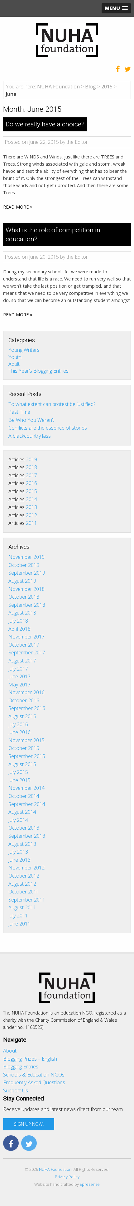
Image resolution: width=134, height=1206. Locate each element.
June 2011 (19, 923)
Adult (14, 363)
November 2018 (26, 589)
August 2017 (22, 660)
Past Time (19, 411)
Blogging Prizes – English (30, 1058)
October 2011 (23, 891)
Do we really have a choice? (45, 124)
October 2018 (23, 596)
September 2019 (26, 572)
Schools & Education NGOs (34, 1074)
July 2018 (18, 620)
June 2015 (19, 780)
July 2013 (18, 851)
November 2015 (26, 740)
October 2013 (23, 827)
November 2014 (26, 787)
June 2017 (19, 676)
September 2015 (26, 756)
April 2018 (19, 628)
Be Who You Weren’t (31, 420)
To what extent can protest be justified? (51, 404)
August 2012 (22, 883)
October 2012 (23, 875)
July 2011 (18, 915)
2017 (31, 475)
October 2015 (23, 748)
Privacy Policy (67, 1177)
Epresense (90, 1184)
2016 (31, 483)
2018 (31, 467)
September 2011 (26, 899)
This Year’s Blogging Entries (38, 370)
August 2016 (22, 716)
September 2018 (26, 604)
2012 (31, 515)
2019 (31, 459)
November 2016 (26, 692)
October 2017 (23, 644)
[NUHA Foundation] (67, 39)
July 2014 (18, 820)
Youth (15, 357)
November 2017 (26, 636)
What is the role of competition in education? (53, 234)
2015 (31, 491)
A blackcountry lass (29, 435)
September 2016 (26, 708)
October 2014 (23, 796)
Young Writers (24, 349)
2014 (31, 499)
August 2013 (22, 844)
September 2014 (26, 804)
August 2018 (22, 612)
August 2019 (22, 580)
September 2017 (26, 652)
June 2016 (19, 732)
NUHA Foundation (55, 1169)
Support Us (15, 1090)
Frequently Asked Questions (34, 1082)
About (10, 1050)
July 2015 (18, 772)
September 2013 (26, 835)
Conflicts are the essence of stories (47, 427)
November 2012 (26, 867)
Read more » (17, 207)
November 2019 (26, 557)
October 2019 (23, 565)
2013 (31, 507)
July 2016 (18, 724)
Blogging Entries (20, 1066)
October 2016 (23, 700)
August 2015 (22, 764)
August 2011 (22, 907)
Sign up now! (29, 1124)
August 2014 (22, 811)
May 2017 (19, 684)
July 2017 (18, 668)
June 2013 (19, 859)
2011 (31, 523)
